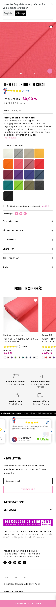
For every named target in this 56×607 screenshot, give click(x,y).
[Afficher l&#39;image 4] (29, 73)
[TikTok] (24, 563)
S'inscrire (28, 489)
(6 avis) (25, 90)
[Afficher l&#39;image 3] (26, 73)
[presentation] (5, 357)
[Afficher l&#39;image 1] (21, 73)
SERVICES (10, 510)
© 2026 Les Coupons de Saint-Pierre (21, 584)
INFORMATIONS (14, 502)
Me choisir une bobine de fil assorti (29, 206)
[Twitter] (20, 213)
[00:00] (28, 50)
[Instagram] (9, 563)
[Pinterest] (25, 213)
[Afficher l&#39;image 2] (23, 73)
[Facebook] (16, 213)
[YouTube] (19, 563)
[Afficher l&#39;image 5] (32, 73)
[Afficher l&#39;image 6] (35, 73)
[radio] (8, 153)
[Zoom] (49, 71)
